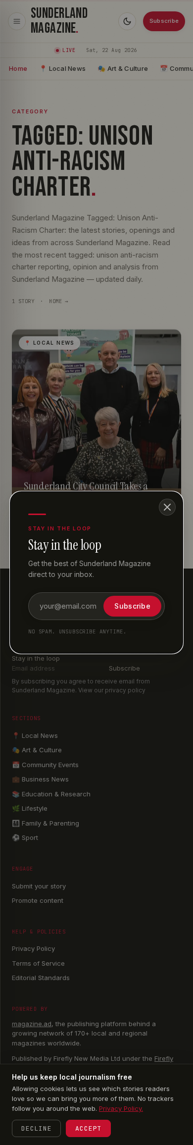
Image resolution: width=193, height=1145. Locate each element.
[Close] (167, 507)
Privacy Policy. (121, 1108)
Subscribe (132, 606)
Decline (36, 1128)
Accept (88, 1128)
